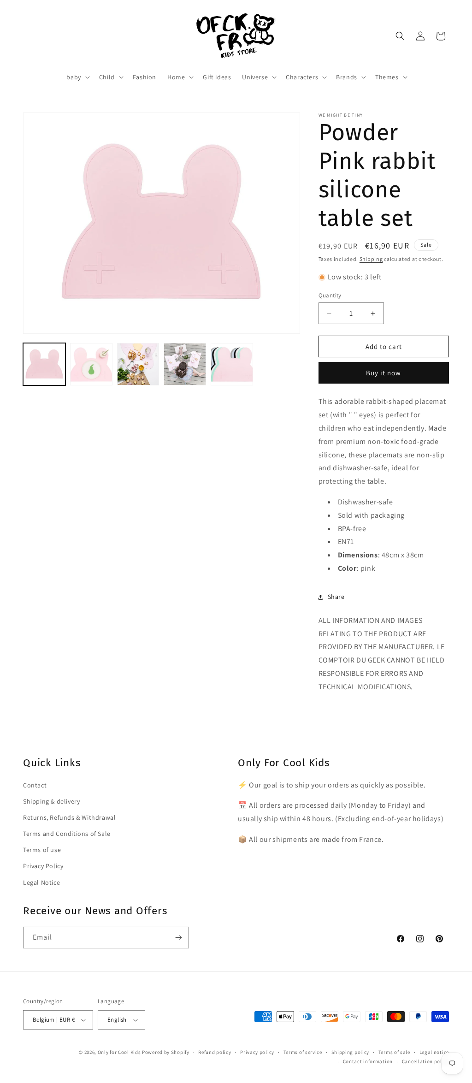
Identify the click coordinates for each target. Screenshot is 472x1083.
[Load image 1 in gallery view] (44, 364)
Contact (35, 785)
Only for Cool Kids (119, 1052)
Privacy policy (257, 1052)
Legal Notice (41, 882)
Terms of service (302, 1052)
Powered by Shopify (165, 1052)
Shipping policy (350, 1052)
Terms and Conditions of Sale (67, 833)
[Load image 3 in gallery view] (138, 364)
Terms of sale (394, 1052)
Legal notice (434, 1052)
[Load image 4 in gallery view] (185, 364)
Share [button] (336, 596)
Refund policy (214, 1052)
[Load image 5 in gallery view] (232, 364)
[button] (77, 77)
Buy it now (383, 372)
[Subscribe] (178, 937)
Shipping (371, 258)
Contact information (368, 1061)
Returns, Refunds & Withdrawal (69, 817)
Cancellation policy (425, 1061)
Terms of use (42, 850)
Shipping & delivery (51, 801)
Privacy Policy (43, 866)
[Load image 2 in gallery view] (91, 364)
